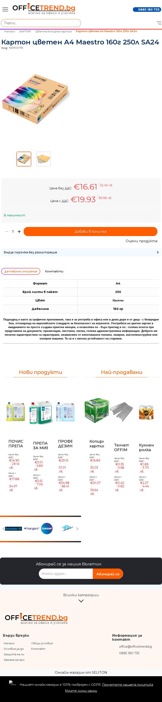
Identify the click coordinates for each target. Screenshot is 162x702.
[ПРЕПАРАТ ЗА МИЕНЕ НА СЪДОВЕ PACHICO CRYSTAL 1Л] (40, 411)
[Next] (77, 529)
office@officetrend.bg (135, 646)
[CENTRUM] (49, 529)
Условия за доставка (19, 648)
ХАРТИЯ (25, 31)
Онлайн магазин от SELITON (81, 672)
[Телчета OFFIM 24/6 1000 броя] (121, 412)
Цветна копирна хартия (53, 31)
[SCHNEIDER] (13, 529)
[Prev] (4, 529)
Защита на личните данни (23, 654)
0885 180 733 (148, 9)
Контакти (54, 271)
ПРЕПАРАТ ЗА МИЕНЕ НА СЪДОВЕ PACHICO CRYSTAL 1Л (44, 445)
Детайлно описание (20, 271)
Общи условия (42, 643)
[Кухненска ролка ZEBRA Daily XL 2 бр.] (146, 412)
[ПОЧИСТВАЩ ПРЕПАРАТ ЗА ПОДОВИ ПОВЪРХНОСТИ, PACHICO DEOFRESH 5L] (15, 410)
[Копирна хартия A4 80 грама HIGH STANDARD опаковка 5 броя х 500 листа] (96, 410)
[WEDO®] (67, 529)
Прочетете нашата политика (127, 685)
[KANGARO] (31, 529)
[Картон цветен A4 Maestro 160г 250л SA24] (35, 132)
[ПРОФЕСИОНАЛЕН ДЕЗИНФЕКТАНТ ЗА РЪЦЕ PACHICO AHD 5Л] (65, 410)
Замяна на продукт (18, 659)
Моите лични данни (81, 691)
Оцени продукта (141, 241)
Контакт (38, 648)
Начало (9, 31)
